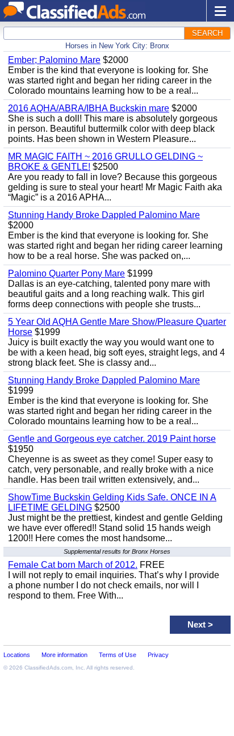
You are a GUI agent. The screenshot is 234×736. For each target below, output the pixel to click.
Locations (16, 654)
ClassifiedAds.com (48, 667)
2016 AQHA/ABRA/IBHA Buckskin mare (88, 108)
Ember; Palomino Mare (54, 60)
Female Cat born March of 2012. (72, 565)
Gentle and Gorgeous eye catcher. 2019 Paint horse (112, 439)
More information (64, 654)
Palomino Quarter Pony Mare (66, 273)
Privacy (158, 654)
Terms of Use (117, 654)
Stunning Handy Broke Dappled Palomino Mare (104, 215)
